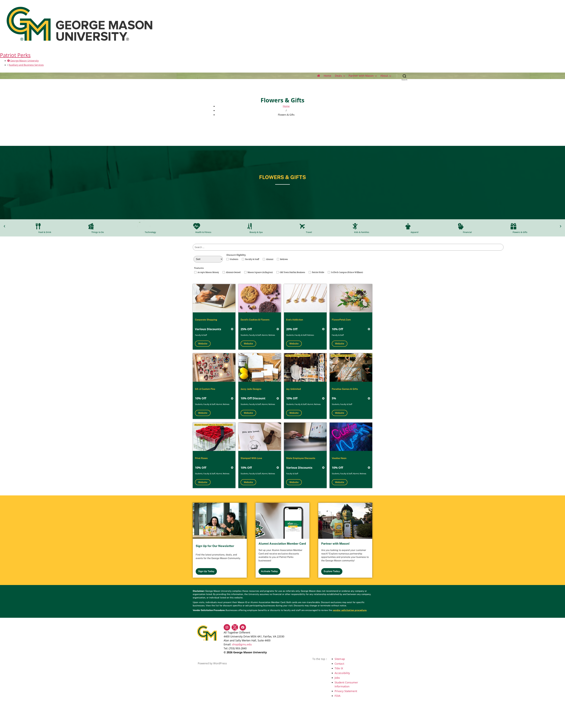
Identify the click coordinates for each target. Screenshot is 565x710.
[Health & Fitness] (203, 226)
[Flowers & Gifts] (520, 226)
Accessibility (342, 673)
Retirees (284, 259)
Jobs (337, 677)
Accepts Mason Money (208, 272)
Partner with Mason (361, 75)
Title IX (339, 668)
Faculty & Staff (252, 259)
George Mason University (24, 60)
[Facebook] (243, 627)
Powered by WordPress (212, 663)
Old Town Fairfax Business (292, 272)
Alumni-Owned (233, 272)
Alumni (269, 259)
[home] (318, 75)
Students (234, 259)
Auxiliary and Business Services (26, 65)
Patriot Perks (15, 55)
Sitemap (340, 659)
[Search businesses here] (348, 247)
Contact (339, 663)
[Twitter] (235, 627)
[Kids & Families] (361, 226)
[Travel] (309, 226)
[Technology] (150, 226)
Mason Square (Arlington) (260, 272)
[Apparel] (414, 226)
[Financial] (467, 226)
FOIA (337, 696)
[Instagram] (227, 627)
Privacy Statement (346, 691)
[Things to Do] (97, 226)
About (384, 75)
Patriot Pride (318, 272)
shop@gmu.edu (242, 644)
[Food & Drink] (44, 226)
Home (327, 75)
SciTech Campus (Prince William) (347, 272)
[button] (4, 226)
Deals (338, 75)
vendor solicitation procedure (350, 610)
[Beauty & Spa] (256, 226)
